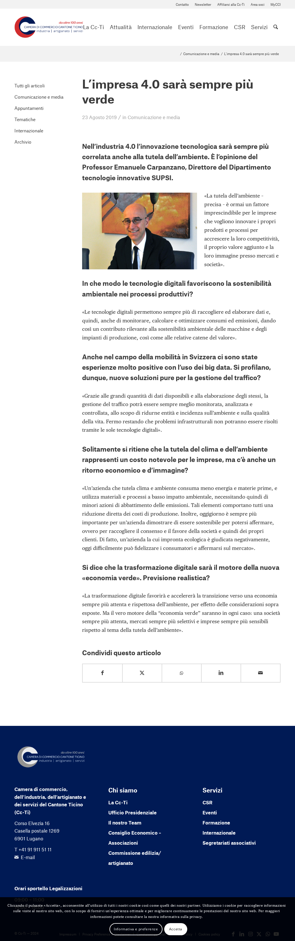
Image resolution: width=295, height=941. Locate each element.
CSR (207, 802)
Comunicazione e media (154, 117)
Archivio (22, 141)
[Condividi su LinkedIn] (221, 673)
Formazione (216, 822)
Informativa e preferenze (136, 929)
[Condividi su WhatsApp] (181, 673)
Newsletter (203, 4)
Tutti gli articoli (29, 85)
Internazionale (28, 130)
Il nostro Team (124, 822)
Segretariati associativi (229, 843)
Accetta (175, 929)
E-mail (28, 857)
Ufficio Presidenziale (132, 812)
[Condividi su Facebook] (102, 673)
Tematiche (24, 119)
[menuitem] (182, 4)
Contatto (182, 4)
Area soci (257, 4)
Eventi (210, 812)
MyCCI (276, 4)
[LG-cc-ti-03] (48, 27)
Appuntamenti (29, 108)
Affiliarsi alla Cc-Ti (231, 4)
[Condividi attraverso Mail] (260, 673)
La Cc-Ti (118, 802)
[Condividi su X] (142, 673)
